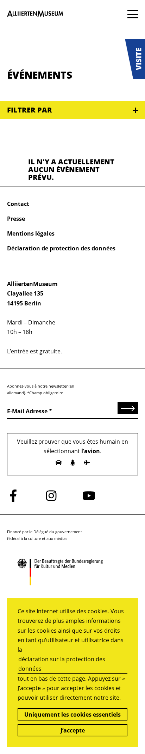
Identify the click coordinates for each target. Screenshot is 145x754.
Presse (16, 219)
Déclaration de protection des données (61, 248)
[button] (135, 59)
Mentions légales (31, 233)
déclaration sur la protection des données (61, 664)
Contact (18, 204)
